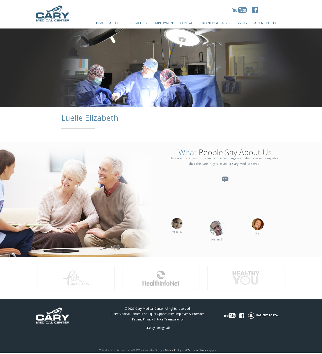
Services (136, 23)
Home (99, 23)
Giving (242, 23)
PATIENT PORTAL (267, 315)
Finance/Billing (213, 23)
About (114, 23)
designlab (163, 328)
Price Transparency (170, 319)
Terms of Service (198, 350)
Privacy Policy (173, 350)
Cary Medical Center (149, 308)
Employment (164, 23)
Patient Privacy (142, 319)
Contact (187, 23)
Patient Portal (265, 23)
